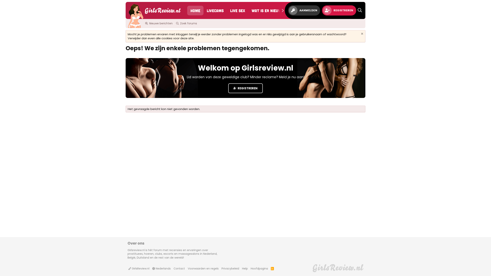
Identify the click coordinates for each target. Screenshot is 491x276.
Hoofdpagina (259, 268)
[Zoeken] (359, 10)
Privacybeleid (230, 268)
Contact (179, 268)
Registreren (247, 88)
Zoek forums (188, 23)
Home (195, 10)
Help (245, 268)
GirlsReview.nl (140, 268)
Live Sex (237, 10)
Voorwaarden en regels (203, 268)
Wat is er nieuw (266, 10)
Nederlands (163, 268)
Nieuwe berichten (161, 23)
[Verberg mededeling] (361, 34)
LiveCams (215, 10)
